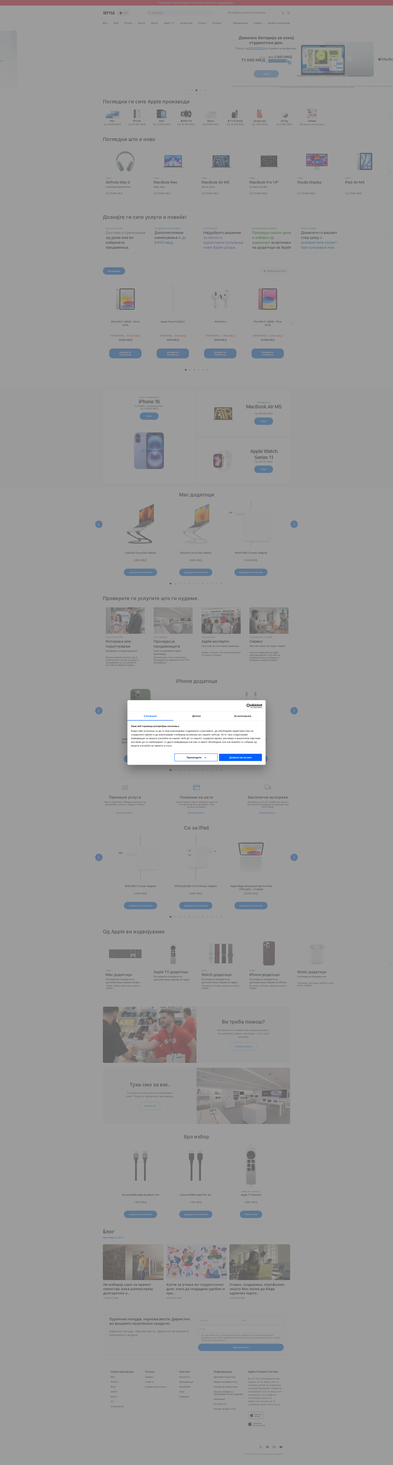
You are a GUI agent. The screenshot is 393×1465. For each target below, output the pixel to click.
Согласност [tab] (150, 716)
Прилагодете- (194, 757)
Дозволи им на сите (240, 757)
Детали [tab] (196, 716)
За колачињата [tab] (242, 716)
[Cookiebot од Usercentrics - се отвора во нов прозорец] (248, 706)
